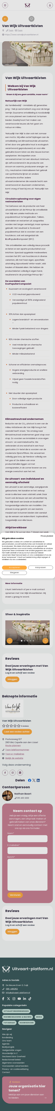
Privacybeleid (47, 536)
